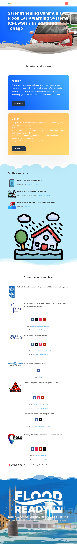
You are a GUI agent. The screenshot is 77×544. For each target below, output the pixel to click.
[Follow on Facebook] (32, 319)
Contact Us (18, 104)
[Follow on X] (36, 319)
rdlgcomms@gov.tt (40, 455)
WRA (41, 377)
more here (26, 206)
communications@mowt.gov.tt (41, 351)
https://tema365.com (42, 408)
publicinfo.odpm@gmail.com (40, 326)
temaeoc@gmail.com (41, 404)
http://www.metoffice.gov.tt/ (41, 426)
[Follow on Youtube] (44, 319)
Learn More (18, 149)
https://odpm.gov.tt (41, 330)
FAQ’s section (33, 184)
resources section (45, 195)
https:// (41, 355)
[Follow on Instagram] (40, 319)
